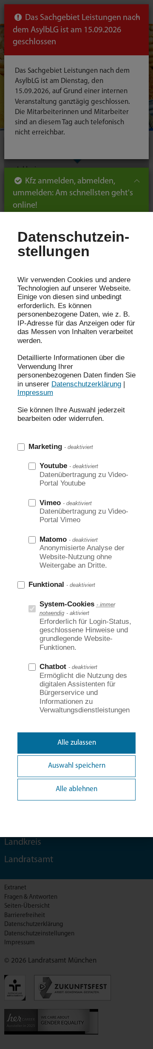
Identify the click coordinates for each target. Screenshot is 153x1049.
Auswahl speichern (76, 765)
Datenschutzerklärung (86, 384)
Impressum (35, 393)
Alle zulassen (76, 742)
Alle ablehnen (76, 789)
